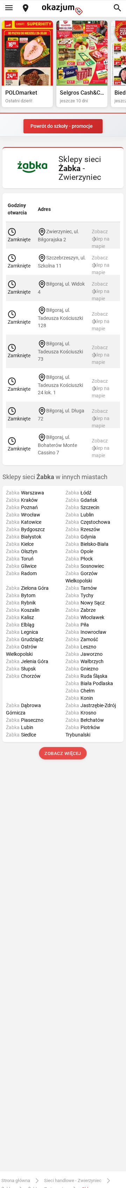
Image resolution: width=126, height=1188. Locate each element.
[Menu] (8, 8)
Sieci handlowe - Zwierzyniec (73, 1180)
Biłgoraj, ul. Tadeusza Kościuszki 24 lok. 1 (60, 384)
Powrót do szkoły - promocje (61, 126)
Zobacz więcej (63, 753)
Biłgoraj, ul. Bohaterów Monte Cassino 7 (57, 444)
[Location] (25, 8)
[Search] (117, 8)
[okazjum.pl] (63, 9)
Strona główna (15, 1180)
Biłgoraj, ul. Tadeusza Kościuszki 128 (60, 317)
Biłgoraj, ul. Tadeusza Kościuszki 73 (60, 351)
